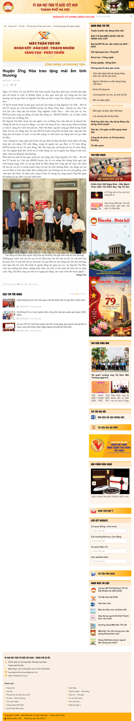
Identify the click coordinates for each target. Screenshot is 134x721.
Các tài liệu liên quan (15, 708)
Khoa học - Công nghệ (102, 57)
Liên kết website (99, 520)
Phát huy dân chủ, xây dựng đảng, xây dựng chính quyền (110, 122)
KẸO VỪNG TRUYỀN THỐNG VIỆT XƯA (110, 497)
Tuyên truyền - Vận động (79, 691)
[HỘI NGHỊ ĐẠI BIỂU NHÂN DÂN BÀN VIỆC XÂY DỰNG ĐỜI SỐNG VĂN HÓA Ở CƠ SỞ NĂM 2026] (101, 387)
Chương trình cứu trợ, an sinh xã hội (110, 95)
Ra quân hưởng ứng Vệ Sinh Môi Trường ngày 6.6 (110, 376)
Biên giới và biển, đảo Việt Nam (107, 111)
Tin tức (22, 26)
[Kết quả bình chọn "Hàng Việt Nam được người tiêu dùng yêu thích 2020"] (110, 446)
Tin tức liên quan (75, 698)
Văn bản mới (104, 603)
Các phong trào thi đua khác (106, 116)
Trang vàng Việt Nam (15, 705)
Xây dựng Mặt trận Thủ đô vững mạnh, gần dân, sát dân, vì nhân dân (116, 206)
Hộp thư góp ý (74, 705)
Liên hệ (9, 691)
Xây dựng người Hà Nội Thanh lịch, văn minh (113, 617)
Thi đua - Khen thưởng (15, 698)
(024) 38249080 (43, 669)
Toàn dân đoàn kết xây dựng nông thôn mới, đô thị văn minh (109, 74)
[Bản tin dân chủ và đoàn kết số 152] (110, 246)
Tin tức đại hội (98, 411)
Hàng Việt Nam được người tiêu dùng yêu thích (112, 641)
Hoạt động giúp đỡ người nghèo (67, 26)
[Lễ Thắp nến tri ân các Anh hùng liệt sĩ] (97, 195)
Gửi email (23, 284)
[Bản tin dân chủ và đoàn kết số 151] (110, 307)
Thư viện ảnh (74, 701)
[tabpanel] (44, 317)
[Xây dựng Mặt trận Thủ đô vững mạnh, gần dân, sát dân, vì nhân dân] (97, 206)
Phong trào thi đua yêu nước (39, 26)
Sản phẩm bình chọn (101, 464)
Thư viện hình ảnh (100, 343)
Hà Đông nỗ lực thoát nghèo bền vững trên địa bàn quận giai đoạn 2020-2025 (51, 313)
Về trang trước (10, 284)
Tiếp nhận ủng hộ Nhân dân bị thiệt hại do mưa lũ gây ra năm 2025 (120, 398)
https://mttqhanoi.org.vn (18, 676)
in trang (34, 284)
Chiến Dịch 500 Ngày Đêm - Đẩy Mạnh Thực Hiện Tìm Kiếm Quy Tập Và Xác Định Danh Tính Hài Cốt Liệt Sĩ (110, 185)
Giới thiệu (73, 688)
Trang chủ (12, 26)
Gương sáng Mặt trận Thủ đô (112, 625)
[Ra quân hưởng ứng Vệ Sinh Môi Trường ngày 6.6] (110, 359)
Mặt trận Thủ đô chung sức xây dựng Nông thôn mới (113, 632)
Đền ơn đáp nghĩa (101, 100)
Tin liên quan (97, 145)
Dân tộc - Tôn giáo (76, 695)
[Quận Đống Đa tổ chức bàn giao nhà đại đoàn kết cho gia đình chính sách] (9, 303)
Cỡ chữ (6, 85)
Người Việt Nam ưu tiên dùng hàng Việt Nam (109, 82)
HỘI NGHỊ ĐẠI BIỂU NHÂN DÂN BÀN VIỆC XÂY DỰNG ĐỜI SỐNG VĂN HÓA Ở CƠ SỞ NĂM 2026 (101, 398)
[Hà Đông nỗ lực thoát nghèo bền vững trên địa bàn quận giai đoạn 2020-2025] (9, 315)
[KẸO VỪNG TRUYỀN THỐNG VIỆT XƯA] (110, 481)
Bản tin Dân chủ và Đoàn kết (112, 610)
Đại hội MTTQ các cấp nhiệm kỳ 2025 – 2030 (110, 45)
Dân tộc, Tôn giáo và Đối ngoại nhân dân (109, 130)
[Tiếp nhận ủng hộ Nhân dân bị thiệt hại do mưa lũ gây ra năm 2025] (120, 387)
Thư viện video (98, 155)
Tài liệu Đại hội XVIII (108, 597)
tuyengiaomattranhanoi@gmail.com (23, 672)
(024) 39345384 (24, 669)
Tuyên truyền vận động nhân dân (107, 31)
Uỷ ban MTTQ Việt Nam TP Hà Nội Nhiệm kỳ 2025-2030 (113, 589)
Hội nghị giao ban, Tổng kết (104, 52)
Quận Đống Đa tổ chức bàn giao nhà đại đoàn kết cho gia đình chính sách (51, 300)
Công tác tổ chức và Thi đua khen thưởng (108, 138)
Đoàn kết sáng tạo (101, 89)
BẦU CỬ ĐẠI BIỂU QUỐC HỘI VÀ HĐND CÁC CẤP (107, 37)
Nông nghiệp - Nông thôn (103, 63)
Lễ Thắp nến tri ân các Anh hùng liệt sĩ (116, 193)
